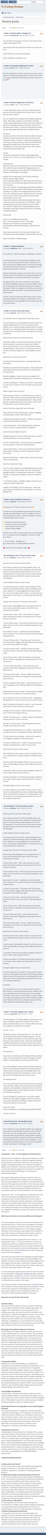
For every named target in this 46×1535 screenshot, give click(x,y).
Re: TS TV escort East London (26, 555)
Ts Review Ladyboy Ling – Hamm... (22, 1012)
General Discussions (31, 1248)
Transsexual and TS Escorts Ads (11, 1432)
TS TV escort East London (24, 806)
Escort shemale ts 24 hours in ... (21, 499)
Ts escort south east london (20, 311)
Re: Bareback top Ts (25, 1121)
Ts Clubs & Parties (37, 1284)
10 (23, 28)
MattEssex (14, 248)
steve (12, 68)
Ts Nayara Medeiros (17, 246)
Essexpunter (15, 35)
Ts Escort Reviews (20, 1250)
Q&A (21, 1244)
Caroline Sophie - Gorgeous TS (20, 33)
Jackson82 (14, 1014)
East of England (9, 555)
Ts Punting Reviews (12, 6)
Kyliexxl (13, 313)
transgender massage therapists (25, 1274)
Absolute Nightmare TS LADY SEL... (22, 103)
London (6, 33)
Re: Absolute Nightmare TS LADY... (22, 66)
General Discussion (10, 1121)
